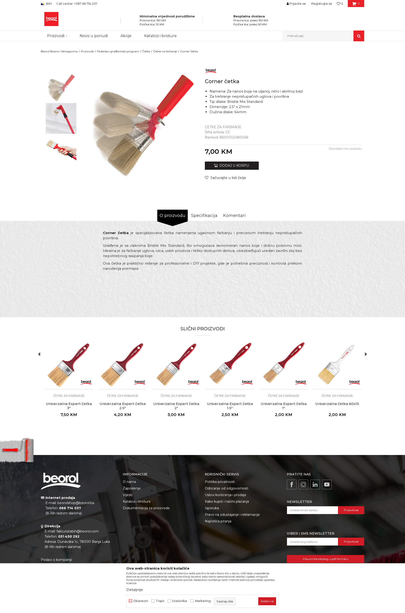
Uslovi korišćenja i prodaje (225, 495)
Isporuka (212, 508)
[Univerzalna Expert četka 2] (176, 364)
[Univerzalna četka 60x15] (337, 364)
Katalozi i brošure (137, 501)
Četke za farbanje (165, 51)
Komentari (234, 215)
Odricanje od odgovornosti (226, 488)
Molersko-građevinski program (118, 51)
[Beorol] (211, 70)
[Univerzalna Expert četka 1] (283, 364)
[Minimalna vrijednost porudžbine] (133, 22)
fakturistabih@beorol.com (77, 531)
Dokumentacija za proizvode (146, 508)
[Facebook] (291, 484)
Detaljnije (134, 589)
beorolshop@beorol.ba (75, 503)
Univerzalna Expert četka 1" (284, 406)
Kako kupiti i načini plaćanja (227, 501)
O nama (129, 482)
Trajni (160, 601)
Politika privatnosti (220, 482)
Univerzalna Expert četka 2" (176, 406)
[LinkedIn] (315, 484)
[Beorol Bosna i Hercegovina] (51, 19)
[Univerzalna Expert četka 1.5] (230, 364)
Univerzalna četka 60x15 (337, 404)
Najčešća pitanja (218, 521)
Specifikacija (204, 215)
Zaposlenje (132, 488)
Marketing (203, 601)
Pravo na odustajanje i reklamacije (232, 515)
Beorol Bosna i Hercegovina (59, 51)
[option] (61, 87)
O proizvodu (172, 215)
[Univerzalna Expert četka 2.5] (122, 364)
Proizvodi (87, 51)
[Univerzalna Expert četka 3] (69, 364)
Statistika (179, 601)
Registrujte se (321, 3)
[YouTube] (326, 484)
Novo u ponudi (94, 36)
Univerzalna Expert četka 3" (69, 406)
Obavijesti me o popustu (345, 148)
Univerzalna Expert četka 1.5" (230, 406)
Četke (146, 51)
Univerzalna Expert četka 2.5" (123, 406)
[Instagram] (303, 484)
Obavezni (140, 601)
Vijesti (127, 495)
